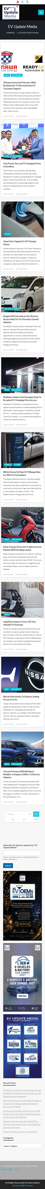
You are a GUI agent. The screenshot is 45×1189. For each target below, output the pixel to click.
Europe (7, 234)
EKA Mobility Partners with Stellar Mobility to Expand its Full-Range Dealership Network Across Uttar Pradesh (22, 1103)
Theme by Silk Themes (22, 1185)
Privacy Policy (7, 1169)
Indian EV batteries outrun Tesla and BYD (20, 1132)
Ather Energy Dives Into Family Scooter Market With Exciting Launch (22, 548)
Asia (6, 689)
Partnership (16, 75)
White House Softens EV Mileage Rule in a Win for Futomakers (21, 473)
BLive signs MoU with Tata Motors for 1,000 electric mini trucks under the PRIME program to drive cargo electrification (22, 1114)
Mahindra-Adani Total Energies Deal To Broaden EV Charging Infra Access (22, 398)
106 (29, 814)
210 (24, 819)
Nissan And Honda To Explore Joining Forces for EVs (21, 698)
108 (12, 819)
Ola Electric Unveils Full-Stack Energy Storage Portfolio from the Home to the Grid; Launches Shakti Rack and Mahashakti (22, 1093)
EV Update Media (21, 116)
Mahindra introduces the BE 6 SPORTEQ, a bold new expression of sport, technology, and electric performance (21, 1124)
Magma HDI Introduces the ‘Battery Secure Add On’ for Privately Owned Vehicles (21, 319)
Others (17, 464)
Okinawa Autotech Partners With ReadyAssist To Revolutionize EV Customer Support (19, 85)
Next (36, 819)
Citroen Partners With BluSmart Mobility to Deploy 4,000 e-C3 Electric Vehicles (21, 774)
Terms (16, 1169)
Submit (8, 865)
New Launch (16, 539)
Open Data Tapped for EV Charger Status (19, 243)
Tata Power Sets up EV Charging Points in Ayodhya (22, 165)
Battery (8, 309)
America (8, 464)
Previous (11, 814)
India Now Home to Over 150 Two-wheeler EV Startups (20, 623)
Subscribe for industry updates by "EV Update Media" (20, 846)
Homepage (10, 33)
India (7, 75)
